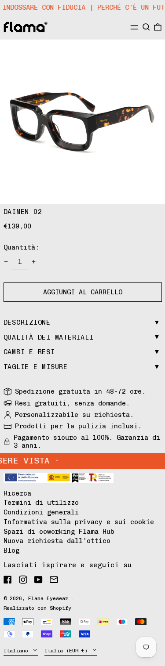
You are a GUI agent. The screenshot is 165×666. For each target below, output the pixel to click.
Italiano (17, 651)
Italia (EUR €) (67, 651)
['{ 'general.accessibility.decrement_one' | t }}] (5, 262)
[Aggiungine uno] (34, 262)
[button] (146, 26)
